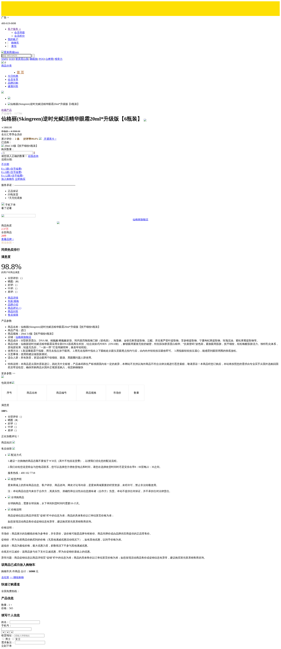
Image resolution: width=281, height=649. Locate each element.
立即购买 (20, 179)
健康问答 (13, 86)
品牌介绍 (13, 304)
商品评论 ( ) (14, 308)
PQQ (41, 59)
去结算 (5, 577)
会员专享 (13, 79)
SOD (11, 59)
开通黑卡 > (49, 138)
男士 (8, 639)
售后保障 (13, 314)
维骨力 (58, 59)
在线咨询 (33, 156)
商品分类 (6, 65)
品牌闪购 (13, 82)
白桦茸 (49, 59)
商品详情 (13, 297)
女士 (17, 639)
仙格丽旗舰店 (23, 337)
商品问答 (13, 311)
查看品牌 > (7, 239)
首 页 (20, 72)
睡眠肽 (34, 59)
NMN (4, 59)
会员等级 (19, 32)
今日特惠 (13, 76)
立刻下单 (6, 645)
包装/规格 (13, 301)
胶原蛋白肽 (21, 59)
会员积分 (19, 35)
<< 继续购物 (17, 577)
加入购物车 (7, 179)
